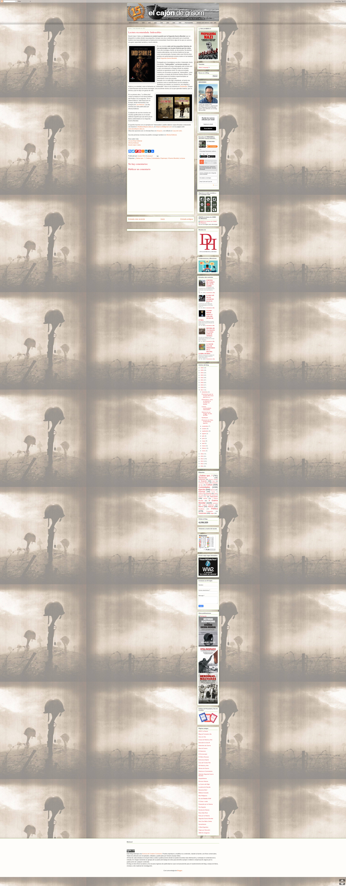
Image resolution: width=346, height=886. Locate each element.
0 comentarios (209, 307)
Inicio (163, 219)
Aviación (204, 481)
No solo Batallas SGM (205, 798)
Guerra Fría (202, 496)
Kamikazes (205, 417)
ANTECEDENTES (133, 22)
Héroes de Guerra (204, 768)
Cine (213, 481)
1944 (174, 22)
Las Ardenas (140, 104)
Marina (201, 506)
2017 (202, 390)
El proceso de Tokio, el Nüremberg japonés (207, 421)
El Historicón (202, 751)
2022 (202, 377)
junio (203, 438)
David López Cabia (134, 145)
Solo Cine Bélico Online (205, 821)
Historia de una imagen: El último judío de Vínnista (210, 332)
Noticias (211, 506)
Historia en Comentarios (205, 771)
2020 (202, 382)
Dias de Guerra (203, 748)
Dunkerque (183, 86)
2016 (202, 454)
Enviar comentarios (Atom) (165, 226)
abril (203, 443)
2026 (202, 367)
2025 (202, 370)
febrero (204, 448)
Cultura (148, 158)
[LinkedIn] (214, 206)
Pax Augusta (202, 807)
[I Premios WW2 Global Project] (208, 575)
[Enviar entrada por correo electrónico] (157, 156)
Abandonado (203, 478)
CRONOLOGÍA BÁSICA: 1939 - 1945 (206, 22)
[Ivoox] (214, 211)
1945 (180, 22)
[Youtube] (208, 206)
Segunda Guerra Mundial (169, 58)
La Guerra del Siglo (204, 784)
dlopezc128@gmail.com (164, 127)
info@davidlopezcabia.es (145, 127)
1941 (155, 22)
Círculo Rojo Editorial (135, 141)
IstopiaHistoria (203, 778)
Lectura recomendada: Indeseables (206, 408)
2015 (202, 456)
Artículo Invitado (213, 479)
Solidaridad (202, 513)
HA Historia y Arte (204, 765)
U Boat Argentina (203, 827)
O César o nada (203, 801)
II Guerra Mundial (173, 158)
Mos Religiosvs (203, 795)
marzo (204, 446)
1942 (161, 22)
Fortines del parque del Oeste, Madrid (210, 283)
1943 (167, 22)
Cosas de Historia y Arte (205, 739)
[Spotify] (202, 206)
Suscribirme (208, 128)
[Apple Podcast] (208, 211)
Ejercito (202, 489)
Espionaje (164, 158)
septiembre (205, 431)
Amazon (159, 131)
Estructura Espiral (204, 760)
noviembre (205, 426)
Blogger (179, 870)
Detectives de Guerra (205, 745)
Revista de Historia (204, 810)
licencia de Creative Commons (152, 853)
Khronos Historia (203, 781)
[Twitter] (208, 201)
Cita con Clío (202, 737)
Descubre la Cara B (204, 742)
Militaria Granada (203, 792)
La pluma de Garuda (204, 787)
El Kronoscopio (203, 754)
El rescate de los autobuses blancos (210, 298)
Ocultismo (201, 509)
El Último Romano (204, 757)
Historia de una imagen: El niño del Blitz (207, 413)
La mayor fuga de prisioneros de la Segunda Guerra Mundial (207, 348)
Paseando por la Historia (206, 804)
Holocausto (214, 496)
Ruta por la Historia (204, 815)
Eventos (213, 491)
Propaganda (209, 511)
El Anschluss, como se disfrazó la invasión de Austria (207, 402)
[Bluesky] (202, 211)
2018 (202, 387)
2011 (202, 466)
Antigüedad (202, 479)
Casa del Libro (177, 131)
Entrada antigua (186, 219)
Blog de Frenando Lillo (205, 734)
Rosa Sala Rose (203, 813)
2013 (202, 461)
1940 (149, 22)
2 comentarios (209, 292)
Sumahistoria (202, 824)
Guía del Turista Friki (204, 762)
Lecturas (182, 158)
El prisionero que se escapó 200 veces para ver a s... (207, 395)
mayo (204, 441)
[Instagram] (214, 201)
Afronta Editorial (171, 135)
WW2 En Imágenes (204, 833)
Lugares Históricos (208, 505)
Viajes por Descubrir (204, 830)
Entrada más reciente (136, 219)
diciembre (205, 392)
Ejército (213, 490)
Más (214, 292)
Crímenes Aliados (204, 483)
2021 (202, 380)
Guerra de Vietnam (211, 495)
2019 (202, 385)
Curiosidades (155, 158)
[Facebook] (202, 201)
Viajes (212, 513)
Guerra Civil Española (205, 493)
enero (204, 450)
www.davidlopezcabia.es (136, 129)
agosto (204, 433)
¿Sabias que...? (140, 158)
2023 (202, 375)
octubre (204, 428)
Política (214, 509)
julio (203, 436)
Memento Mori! (203, 790)
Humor (205, 498)
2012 (202, 463)
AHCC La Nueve (203, 731)
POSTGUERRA (189, 22)
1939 (143, 22)
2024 (202, 372)
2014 (202, 458)
